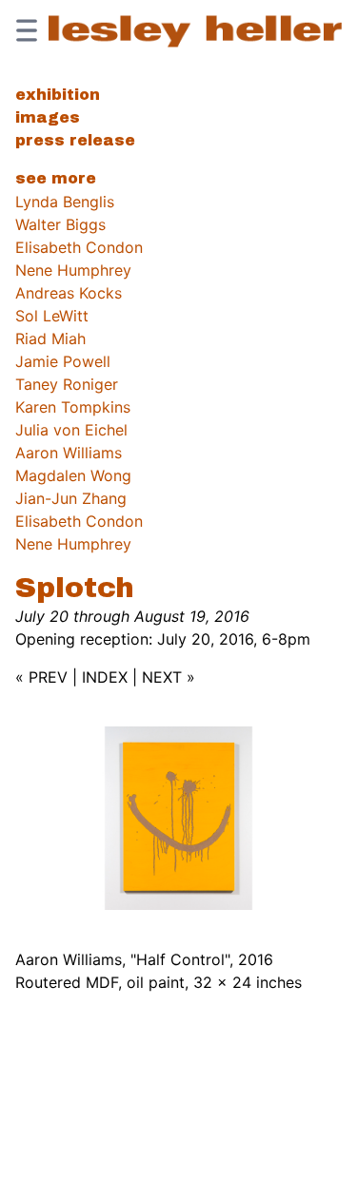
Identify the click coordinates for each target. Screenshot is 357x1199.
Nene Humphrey (73, 270)
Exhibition (57, 95)
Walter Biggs (60, 224)
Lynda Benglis (64, 201)
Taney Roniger (66, 384)
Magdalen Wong (73, 475)
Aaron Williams (68, 452)
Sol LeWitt (52, 315)
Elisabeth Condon (79, 247)
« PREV (41, 677)
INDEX (105, 677)
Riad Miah (50, 338)
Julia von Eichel (71, 429)
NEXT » (168, 677)
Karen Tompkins (72, 406)
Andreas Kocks (68, 292)
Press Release (75, 140)
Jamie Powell (62, 361)
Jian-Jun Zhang (71, 498)
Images (47, 117)
